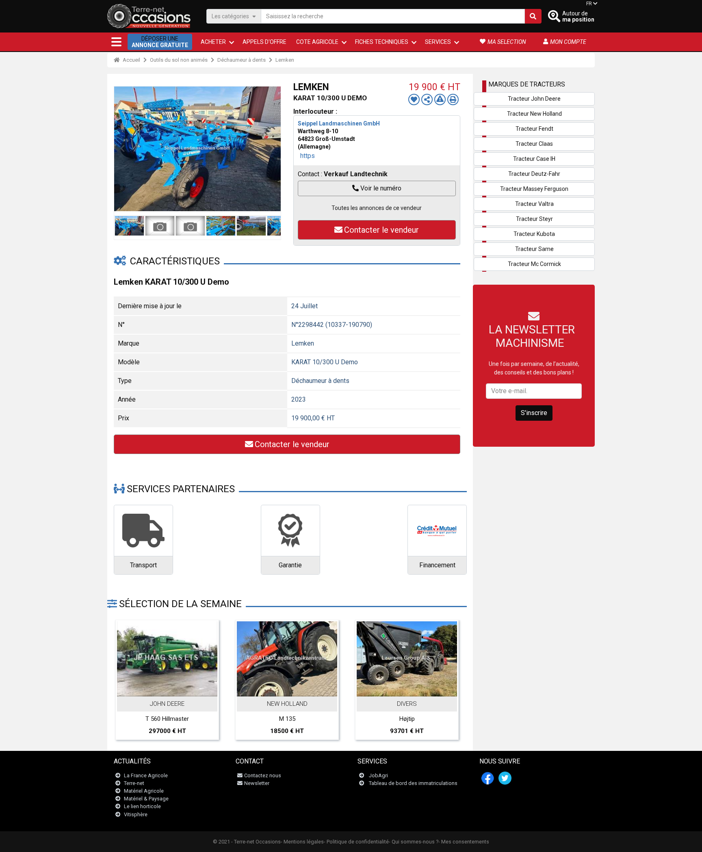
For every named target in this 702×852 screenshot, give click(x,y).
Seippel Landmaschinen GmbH (339, 123)
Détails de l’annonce (171, 687)
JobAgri (378, 775)
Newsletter (256, 783)
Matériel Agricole (144, 791)
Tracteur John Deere (534, 98)
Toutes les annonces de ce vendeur (377, 208)
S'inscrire (534, 413)
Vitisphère (135, 814)
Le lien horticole (142, 806)
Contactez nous (262, 775)
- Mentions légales (302, 842)
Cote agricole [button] (317, 42)
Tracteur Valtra (534, 204)
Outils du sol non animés (179, 60)
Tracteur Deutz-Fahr (534, 174)
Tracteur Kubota (534, 234)
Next (272, 149)
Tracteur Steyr (534, 219)
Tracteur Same (534, 249)
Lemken (284, 60)
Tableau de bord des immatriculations (413, 783)
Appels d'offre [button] (264, 42)
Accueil (130, 60)
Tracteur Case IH (534, 159)
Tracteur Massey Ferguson (534, 189)
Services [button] (438, 42)
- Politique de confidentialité (356, 842)
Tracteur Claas (534, 144)
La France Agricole (146, 775)
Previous (122, 149)
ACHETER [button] (213, 42)
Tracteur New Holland (534, 113)
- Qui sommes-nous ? (413, 842)
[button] (116, 41)
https (307, 156)
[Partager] (427, 99)
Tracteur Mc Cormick (534, 264)
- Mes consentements (463, 842)
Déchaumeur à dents (241, 60)
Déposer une (160, 41)
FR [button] (589, 3)
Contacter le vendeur (381, 230)
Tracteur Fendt (534, 128)
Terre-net (134, 783)
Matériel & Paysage (146, 799)
